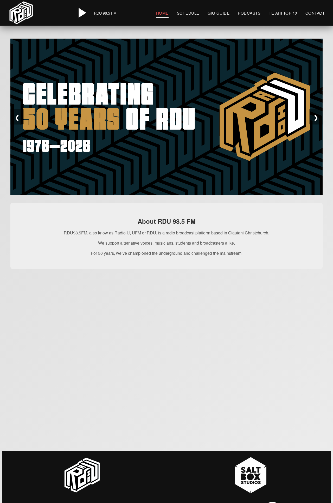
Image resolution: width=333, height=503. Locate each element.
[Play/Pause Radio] (81, 12)
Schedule (188, 13)
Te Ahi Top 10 (283, 13)
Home (162, 13)
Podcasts (249, 13)
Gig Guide (219, 13)
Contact (315, 13)
